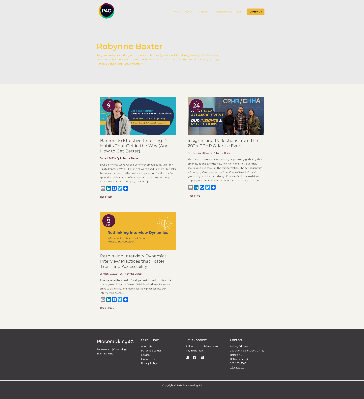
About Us (146, 346)
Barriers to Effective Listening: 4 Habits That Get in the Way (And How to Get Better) (134, 146)
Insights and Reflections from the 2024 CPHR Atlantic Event (223, 143)
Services (145, 355)
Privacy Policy (149, 363)
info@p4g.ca (237, 367)
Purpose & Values (151, 350)
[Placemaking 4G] (106, 11)
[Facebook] (194, 357)
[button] (193, 11)
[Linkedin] (187, 357)
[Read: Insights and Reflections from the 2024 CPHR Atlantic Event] (226, 115)
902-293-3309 (238, 363)
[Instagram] (202, 357)
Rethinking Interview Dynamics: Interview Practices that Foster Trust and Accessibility (133, 261)
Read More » (107, 196)
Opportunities (149, 359)
